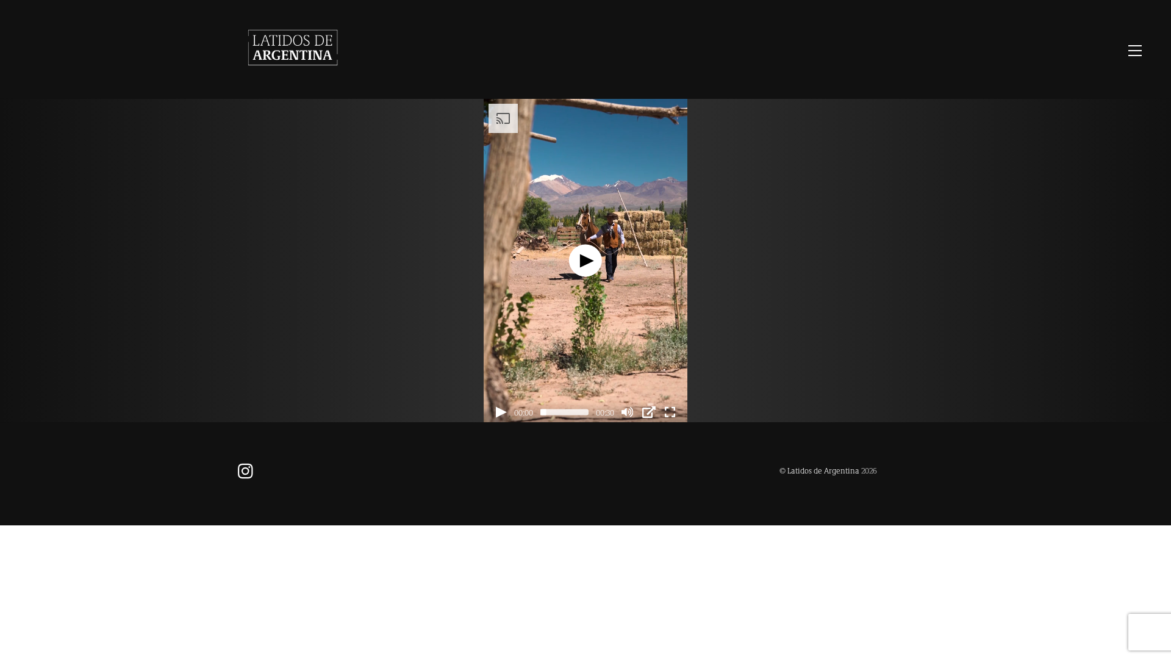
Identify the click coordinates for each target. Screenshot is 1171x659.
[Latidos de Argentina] (293, 76)
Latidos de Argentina (823, 470)
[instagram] (248, 469)
